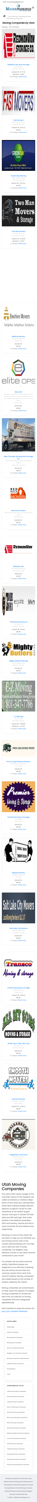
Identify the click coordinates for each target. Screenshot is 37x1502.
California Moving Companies (16, 1391)
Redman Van (18, 566)
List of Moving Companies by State (19, 16)
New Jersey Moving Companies (17, 1417)
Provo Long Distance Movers (18, 761)
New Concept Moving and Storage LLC (18, 457)
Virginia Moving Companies (16, 1449)
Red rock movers (18, 510)
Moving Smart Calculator (15, 1337)
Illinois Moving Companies (15, 1423)
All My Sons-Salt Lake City (19, 1043)
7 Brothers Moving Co (18, 622)
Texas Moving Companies (15, 1402)
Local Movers (23, 1478)
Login (8, 1374)
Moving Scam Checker (14, 1343)
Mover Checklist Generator (15, 1348)
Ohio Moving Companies (15, 1444)
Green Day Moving (18, 176)
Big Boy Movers (18, 873)
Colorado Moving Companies (16, 1438)
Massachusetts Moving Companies (18, 1433)
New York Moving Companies (16, 1407)
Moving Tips (19, 1482)
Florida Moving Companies (15, 1396)
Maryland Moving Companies (16, 1428)
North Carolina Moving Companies (18, 1464)
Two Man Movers (18, 231)
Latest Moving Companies (15, 1364)
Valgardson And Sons (18, 1155)
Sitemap (24, 1494)
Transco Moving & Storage (18, 988)
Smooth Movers (18, 1099)
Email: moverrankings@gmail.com (13, 2)
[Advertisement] (18, 273)
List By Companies (13, 1332)
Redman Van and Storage (18, 64)
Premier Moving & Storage (18, 817)
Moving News (11, 1369)
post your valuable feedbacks (15, 1311)
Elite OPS (18, 392)
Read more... (23, 77)
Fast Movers (18, 120)
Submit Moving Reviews (20, 1485)
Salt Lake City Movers (18, 928)
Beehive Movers (18, 336)
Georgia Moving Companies (16, 1454)
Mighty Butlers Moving (18, 661)
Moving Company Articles (18, 1491)
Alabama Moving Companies (16, 1459)
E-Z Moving (18, 716)
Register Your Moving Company (17, 1353)
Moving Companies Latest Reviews (18, 1358)
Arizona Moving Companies (16, 1412)
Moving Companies (12, 1478)
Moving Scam (28, 1482)
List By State (10, 1327)
